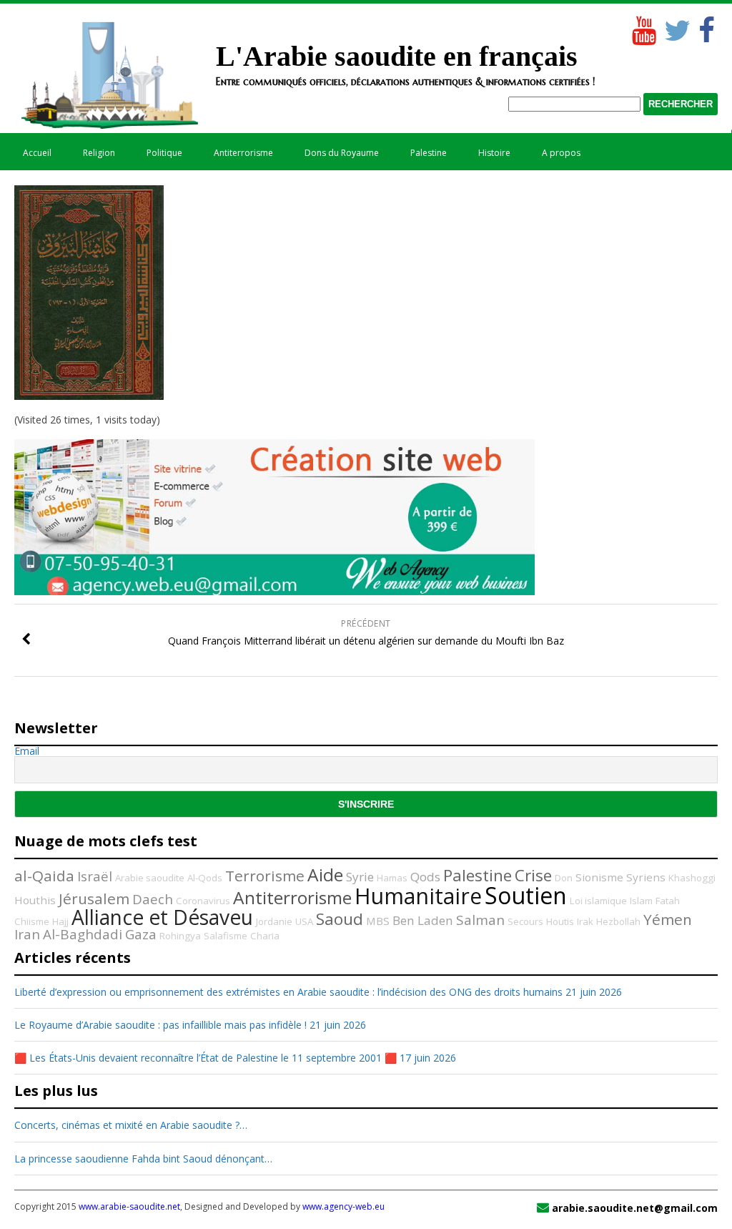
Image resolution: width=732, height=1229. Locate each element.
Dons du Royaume (342, 153)
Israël (94, 876)
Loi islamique (598, 900)
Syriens (646, 877)
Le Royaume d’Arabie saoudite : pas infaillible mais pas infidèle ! (160, 1025)
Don (564, 877)
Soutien (526, 895)
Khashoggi (692, 877)
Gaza (141, 934)
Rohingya (180, 935)
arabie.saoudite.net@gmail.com (635, 1208)
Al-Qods (204, 877)
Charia (265, 935)
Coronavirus (203, 900)
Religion (99, 153)
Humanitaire (418, 896)
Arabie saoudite (149, 877)
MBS (378, 921)
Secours (525, 921)
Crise (533, 875)
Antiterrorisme (243, 153)
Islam (641, 900)
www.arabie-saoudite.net (129, 1206)
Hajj (60, 921)
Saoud (339, 919)
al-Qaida (44, 876)
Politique (164, 153)
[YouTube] (642, 27)
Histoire (494, 153)
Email (26, 751)
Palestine (428, 153)
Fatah (668, 900)
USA (304, 921)
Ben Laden (422, 920)
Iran (27, 934)
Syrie (360, 876)
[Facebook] (707, 27)
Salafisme (225, 935)
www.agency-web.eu (343, 1206)
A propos (561, 153)
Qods (425, 876)
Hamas (392, 877)
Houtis (560, 921)
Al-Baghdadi (82, 934)
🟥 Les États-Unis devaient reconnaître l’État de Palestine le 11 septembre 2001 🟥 (205, 1057)
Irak (585, 921)
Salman (480, 920)
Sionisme (599, 877)
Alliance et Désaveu (162, 917)
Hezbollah (618, 921)
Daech (152, 899)
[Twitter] (675, 27)
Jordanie (274, 921)
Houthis (35, 900)
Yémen (667, 919)
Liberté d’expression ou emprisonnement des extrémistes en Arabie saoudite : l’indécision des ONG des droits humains (288, 992)
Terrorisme (265, 876)
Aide (325, 874)
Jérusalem (94, 898)
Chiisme (31, 921)
